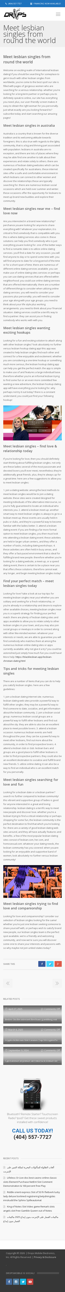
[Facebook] (9, 1282)
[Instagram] (16, 1282)
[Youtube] (30, 1282)
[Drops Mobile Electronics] (21, 14)
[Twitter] (23, 1282)
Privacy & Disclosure (45, 1257)
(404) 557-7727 (33, 1137)
